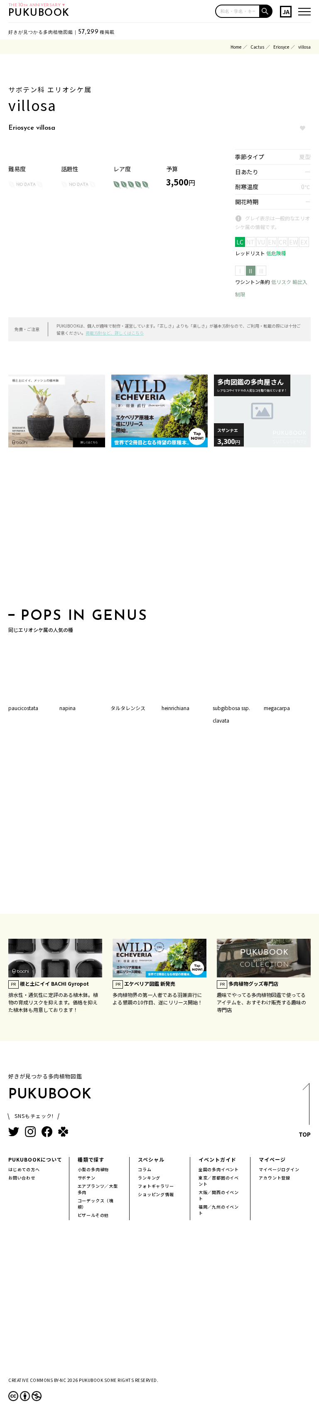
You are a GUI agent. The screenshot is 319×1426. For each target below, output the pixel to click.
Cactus (257, 47)
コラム (144, 1169)
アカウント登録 (274, 1177)
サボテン (87, 1177)
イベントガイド (217, 1159)
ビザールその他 (93, 1215)
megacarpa (277, 707)
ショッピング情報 (156, 1194)
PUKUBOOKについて (35, 1159)
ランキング (149, 1177)
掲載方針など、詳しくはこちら (115, 333)
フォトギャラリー (156, 1186)
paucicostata (23, 707)
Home (236, 47)
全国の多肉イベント (219, 1169)
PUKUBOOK (39, 13)
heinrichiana (175, 707)
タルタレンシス (127, 707)
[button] (266, 11)
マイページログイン (279, 1169)
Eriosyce (281, 47)
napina (67, 707)
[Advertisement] (159, 530)
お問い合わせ (21, 1177)
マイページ (272, 1159)
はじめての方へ (24, 1169)
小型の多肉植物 (93, 1169)
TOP (305, 1134)
